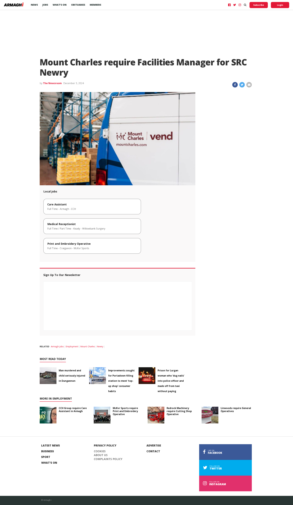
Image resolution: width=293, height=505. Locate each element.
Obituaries (78, 4)
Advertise (153, 445)
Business (47, 451)
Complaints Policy (108, 459)
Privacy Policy (105, 445)
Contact (153, 451)
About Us (101, 455)
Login (280, 5)
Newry (100, 346)
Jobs (45, 4)
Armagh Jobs (57, 346)
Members (95, 4)
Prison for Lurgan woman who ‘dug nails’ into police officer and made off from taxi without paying (171, 381)
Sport (45, 457)
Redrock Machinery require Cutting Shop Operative (179, 411)
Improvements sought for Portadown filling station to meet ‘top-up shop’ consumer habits (121, 381)
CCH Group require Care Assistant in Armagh (73, 410)
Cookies (100, 451)
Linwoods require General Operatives (236, 410)
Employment (72, 346)
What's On (49, 462)
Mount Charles (87, 346)
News (34, 4)
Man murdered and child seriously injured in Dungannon (72, 375)
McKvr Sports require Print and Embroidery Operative (125, 411)
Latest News (50, 445)
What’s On (60, 4)
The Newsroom (52, 83)
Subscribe (258, 5)
